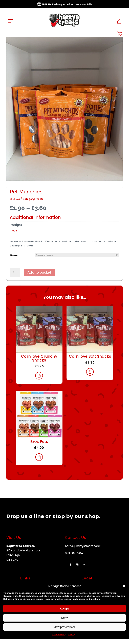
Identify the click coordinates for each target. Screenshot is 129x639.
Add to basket (39, 272)
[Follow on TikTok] (84, 565)
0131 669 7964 (74, 553)
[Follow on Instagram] (77, 565)
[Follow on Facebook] (70, 565)
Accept (64, 608)
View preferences (65, 627)
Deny (64, 618)
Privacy (71, 634)
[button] (124, 586)
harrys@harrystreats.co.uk (82, 546)
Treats (39, 199)
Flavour (15, 255)
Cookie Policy (59, 634)
